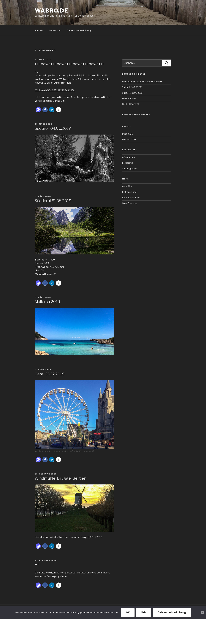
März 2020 (127, 134)
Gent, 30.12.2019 (50, 374)
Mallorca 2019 (47, 301)
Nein (143, 612)
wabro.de (51, 10)
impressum (55, 30)
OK (128, 612)
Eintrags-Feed (129, 192)
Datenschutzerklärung (79, 30)
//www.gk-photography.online (57, 90)
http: (37, 90)
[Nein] (202, 612)
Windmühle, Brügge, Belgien (60, 478)
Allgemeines (128, 157)
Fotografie (127, 163)
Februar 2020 (129, 139)
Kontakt (39, 30)
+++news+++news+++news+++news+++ (70, 64)
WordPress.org (130, 203)
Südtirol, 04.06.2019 (53, 128)
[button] (38, 109)
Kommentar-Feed (131, 197)
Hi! (37, 564)
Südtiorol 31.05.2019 (53, 200)
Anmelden (127, 186)
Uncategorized (129, 168)
